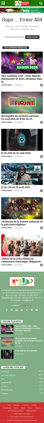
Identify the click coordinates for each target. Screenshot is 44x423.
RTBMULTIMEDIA (6, 85)
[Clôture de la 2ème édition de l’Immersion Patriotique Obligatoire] (22, 245)
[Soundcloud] (22, 310)
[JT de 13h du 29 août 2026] (22, 174)
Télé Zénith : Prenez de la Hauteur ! (22, 417)
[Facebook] (7, 310)
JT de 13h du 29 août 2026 (15, 187)
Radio (30, 408)
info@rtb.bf (26, 305)
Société (3, 386)
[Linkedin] (17, 310)
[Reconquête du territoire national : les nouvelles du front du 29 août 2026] (22, 103)
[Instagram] (12, 310)
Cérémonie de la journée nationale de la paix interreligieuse (22, 223)
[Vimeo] (32, 310)
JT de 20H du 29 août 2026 (16, 153)
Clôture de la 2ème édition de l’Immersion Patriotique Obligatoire (21, 260)
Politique (4, 393)
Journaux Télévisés (8, 375)
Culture (16, 408)
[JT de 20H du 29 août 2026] (22, 140)
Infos (3, 379)
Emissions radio (7, 390)
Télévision (5, 372)
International (6, 408)
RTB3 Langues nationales (22, 414)
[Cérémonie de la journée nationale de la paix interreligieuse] (22, 208)
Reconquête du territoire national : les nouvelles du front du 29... (20, 117)
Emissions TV (6, 382)
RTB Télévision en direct (16, 411)
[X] (27, 310)
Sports (23, 408)
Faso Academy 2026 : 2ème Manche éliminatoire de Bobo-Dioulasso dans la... (21, 79)
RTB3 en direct (31, 411)
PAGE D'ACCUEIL (32, 37)
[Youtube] (37, 310)
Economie (25, 405)
